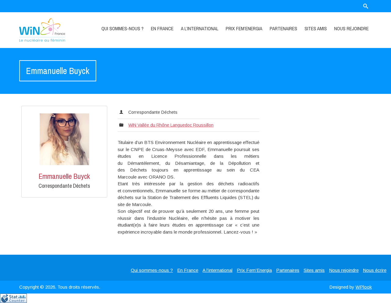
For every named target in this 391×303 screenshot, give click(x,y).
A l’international (199, 28)
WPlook (364, 287)
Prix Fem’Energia (244, 28)
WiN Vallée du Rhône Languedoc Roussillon (171, 125)
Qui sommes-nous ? (122, 28)
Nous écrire (374, 270)
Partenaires (283, 28)
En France (162, 28)
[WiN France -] (49, 30)
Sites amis (316, 28)
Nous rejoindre (351, 28)
